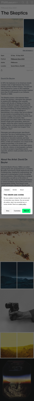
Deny (7, 211)
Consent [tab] (6, 190)
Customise (17, 211)
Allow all (26, 211)
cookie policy (22, 204)
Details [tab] (15, 190)
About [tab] (22, 190)
